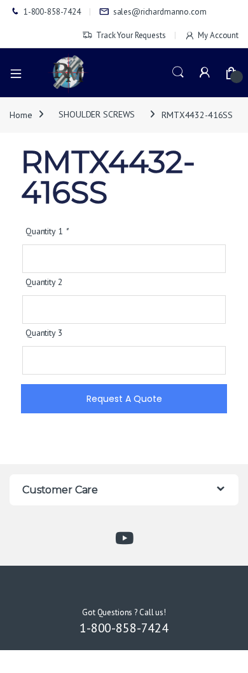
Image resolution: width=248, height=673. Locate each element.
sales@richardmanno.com (160, 11)
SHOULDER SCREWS (97, 114)
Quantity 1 (46, 231)
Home (21, 114)
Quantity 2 (44, 282)
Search (178, 72)
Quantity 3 (44, 332)
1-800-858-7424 (52, 11)
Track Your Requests (130, 35)
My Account (218, 35)
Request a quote (124, 398)
